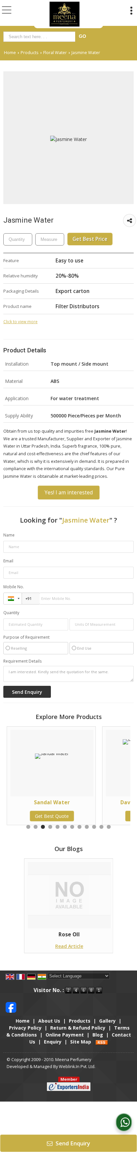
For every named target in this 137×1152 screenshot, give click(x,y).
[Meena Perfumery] (65, 14)
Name (9, 535)
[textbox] (40, 37)
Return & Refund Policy (77, 1028)
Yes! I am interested (69, 492)
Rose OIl (69, 934)
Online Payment (65, 1035)
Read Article (69, 946)
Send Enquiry (72, 1143)
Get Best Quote (40, 816)
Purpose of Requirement (26, 637)
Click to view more (20, 321)
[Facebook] (11, 1007)
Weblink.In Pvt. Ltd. (77, 1066)
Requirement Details (22, 661)
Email (8, 561)
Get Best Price (89, 239)
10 (94, 827)
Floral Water (55, 52)
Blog (97, 1035)
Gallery (107, 1021)
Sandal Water (40, 802)
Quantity (11, 612)
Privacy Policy (25, 1028)
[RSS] (102, 1042)
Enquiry (53, 1042)
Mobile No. (13, 587)
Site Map (80, 1042)
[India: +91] (12, 599)
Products (30, 52)
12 (109, 827)
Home (10, 52)
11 (101, 827)
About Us (49, 1021)
